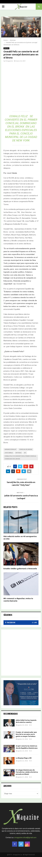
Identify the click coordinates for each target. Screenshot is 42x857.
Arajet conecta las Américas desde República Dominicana (26, 747)
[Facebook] (14, 844)
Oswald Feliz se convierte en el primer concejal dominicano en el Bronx (20, 457)
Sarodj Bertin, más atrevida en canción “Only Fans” (21, 484)
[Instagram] (27, 844)
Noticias (6, 48)
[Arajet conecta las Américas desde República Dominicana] (9, 748)
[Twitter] (21, 844)
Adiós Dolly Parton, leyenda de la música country (26, 721)
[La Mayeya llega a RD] (9, 760)
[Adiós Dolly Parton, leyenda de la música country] (9, 722)
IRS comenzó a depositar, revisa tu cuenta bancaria (18, 600)
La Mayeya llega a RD (24, 758)
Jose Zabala (9, 452)
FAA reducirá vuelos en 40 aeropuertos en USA (20, 537)
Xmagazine (9, 61)
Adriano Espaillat (10, 449)
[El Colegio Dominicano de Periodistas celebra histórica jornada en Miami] (9, 772)
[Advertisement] (21, 87)
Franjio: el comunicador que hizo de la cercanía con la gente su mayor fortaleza (26, 734)
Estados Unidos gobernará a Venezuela (20, 568)
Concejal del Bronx (25, 449)
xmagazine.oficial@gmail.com (25, 837)
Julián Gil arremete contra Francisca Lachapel (21, 497)
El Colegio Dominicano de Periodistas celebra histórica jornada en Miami (27, 772)
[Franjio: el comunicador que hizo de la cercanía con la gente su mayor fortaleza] (9, 734)
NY (25, 452)
